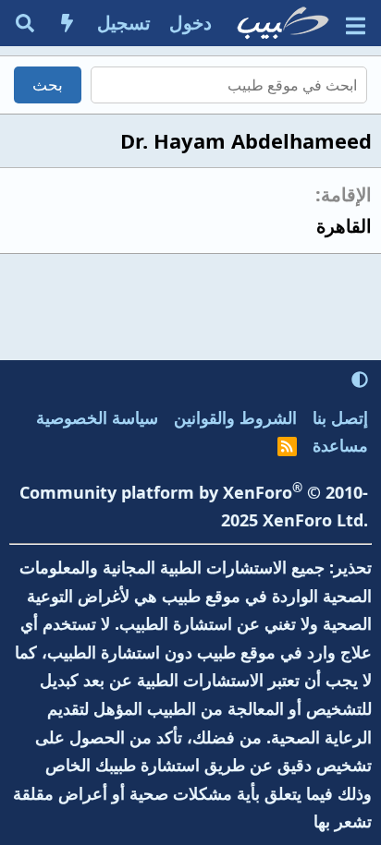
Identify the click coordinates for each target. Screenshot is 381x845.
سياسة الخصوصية (97, 417)
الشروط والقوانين (235, 417)
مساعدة (340, 445)
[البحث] (25, 23)
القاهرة (344, 225)
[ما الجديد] (67, 23)
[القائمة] (355, 23)
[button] (360, 379)
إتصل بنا (340, 417)
